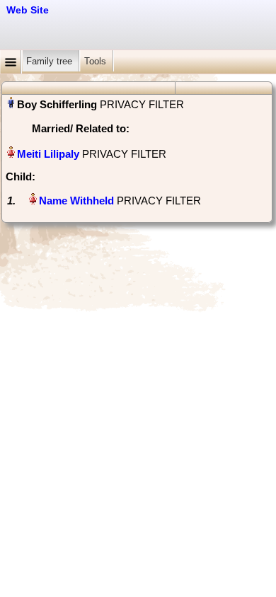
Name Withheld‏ (76, 201)
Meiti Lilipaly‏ (48, 154)
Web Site (27, 10)
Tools (96, 61)
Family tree (50, 61)
